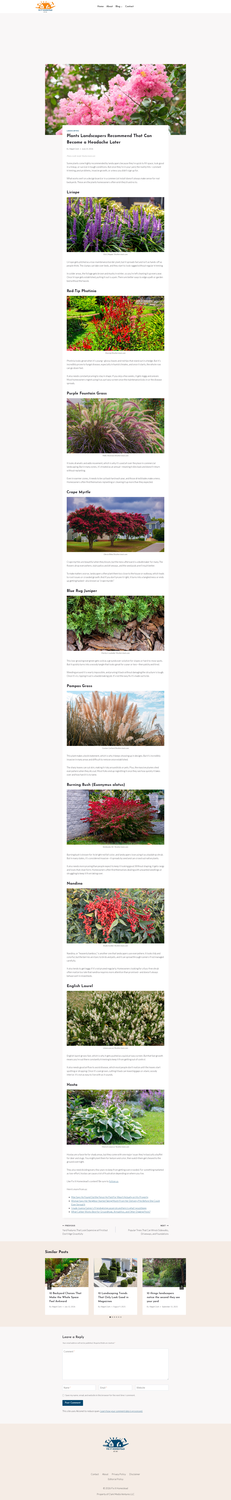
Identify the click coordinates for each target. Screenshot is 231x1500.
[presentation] (66, 1272)
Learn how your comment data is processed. (121, 1411)
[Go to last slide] (49, 1286)
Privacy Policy (119, 1474)
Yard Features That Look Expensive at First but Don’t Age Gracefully (85, 1230)
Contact (129, 6)
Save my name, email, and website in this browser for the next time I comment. (100, 1395)
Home (100, 6)
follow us (113, 1181)
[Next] (182, 1286)
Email (103, 1387)
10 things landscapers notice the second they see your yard (163, 1297)
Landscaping (73, 131)
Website (141, 1387)
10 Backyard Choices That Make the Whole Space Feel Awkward (65, 1297)
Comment (69, 1351)
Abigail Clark (74, 149)
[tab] (110, 1317)
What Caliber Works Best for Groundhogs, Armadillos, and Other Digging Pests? (110, 1211)
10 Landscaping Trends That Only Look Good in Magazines (113, 1297)
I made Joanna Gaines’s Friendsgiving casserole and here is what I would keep (109, 1208)
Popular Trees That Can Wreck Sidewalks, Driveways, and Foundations (148, 1230)
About (109, 6)
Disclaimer (134, 1474)
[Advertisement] (115, 33)
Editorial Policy (115, 1479)
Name (67, 1387)
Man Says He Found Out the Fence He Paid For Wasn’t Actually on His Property (109, 1197)
